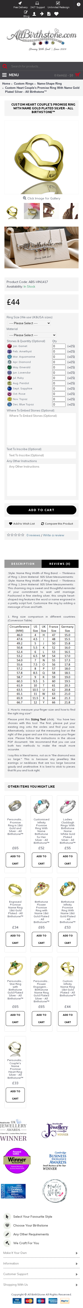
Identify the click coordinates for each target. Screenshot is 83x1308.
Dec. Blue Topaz (23, 404)
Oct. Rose (19, 393)
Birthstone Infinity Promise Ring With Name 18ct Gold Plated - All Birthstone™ (67, 912)
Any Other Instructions (22, 461)
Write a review (53, 535)
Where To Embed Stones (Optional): (31, 410)
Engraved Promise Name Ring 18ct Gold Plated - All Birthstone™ (15, 909)
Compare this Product (59, 523)
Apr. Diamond (22, 362)
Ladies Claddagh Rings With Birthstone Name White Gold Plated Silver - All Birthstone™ (67, 831)
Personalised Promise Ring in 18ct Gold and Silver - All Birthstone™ (16, 827)
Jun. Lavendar (22, 372)
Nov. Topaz (20, 399)
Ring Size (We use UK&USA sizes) (29, 317)
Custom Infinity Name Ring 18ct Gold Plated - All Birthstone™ (67, 988)
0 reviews (33, 535)
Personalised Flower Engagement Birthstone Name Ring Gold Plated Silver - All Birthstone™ (42, 991)
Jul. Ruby (18, 377)
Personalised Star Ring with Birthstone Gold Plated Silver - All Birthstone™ (16, 989)
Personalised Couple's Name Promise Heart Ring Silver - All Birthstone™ (16, 1068)
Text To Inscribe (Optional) (24, 449)
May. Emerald (21, 367)
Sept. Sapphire (22, 388)
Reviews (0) (60, 563)
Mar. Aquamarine (24, 356)
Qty (54, 341)
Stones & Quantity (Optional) (26, 341)
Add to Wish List (24, 523)
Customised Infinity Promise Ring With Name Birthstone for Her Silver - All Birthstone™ (41, 831)
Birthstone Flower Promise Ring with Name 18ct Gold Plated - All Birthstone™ (41, 912)
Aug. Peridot (21, 383)
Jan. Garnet (20, 346)
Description (23, 563)
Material (12, 329)
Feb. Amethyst (22, 351)
